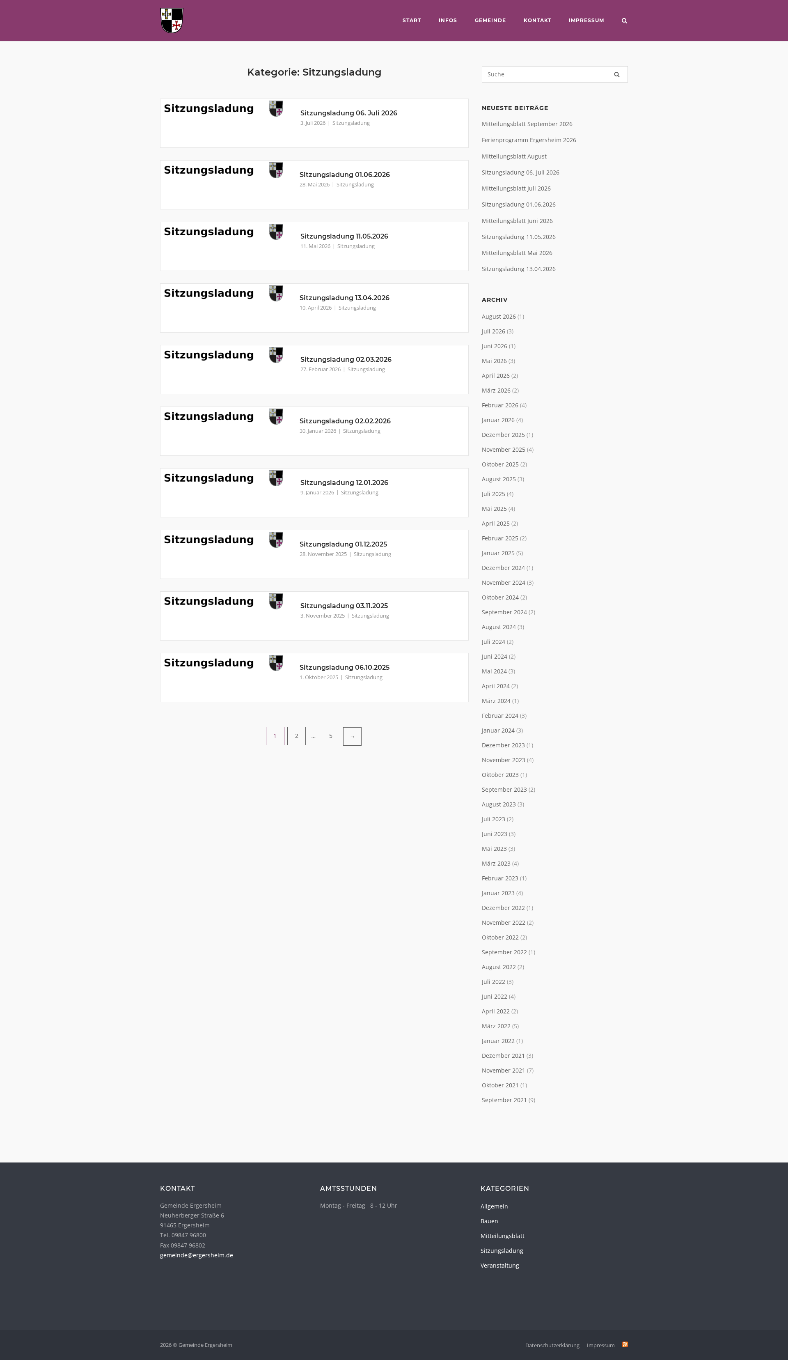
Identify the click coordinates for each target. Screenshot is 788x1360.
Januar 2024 (498, 730)
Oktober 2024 (500, 597)
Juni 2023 (494, 834)
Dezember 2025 (503, 435)
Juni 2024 (494, 656)
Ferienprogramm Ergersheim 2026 (529, 140)
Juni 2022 (494, 996)
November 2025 (503, 449)
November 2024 (503, 582)
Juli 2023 (493, 819)
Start (412, 20)
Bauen (489, 1221)
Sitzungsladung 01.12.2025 (343, 544)
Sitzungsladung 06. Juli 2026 (348, 113)
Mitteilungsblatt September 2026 (527, 124)
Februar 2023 (500, 878)
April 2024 (496, 686)
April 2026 (496, 375)
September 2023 (504, 789)
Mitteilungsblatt (503, 1236)
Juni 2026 (494, 346)
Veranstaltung (500, 1265)
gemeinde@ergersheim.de (196, 1255)
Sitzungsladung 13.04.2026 (344, 298)
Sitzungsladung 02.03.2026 (346, 359)
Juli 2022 (493, 982)
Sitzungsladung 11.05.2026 (344, 236)
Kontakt (537, 20)
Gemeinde (490, 20)
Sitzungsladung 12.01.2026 (344, 483)
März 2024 (496, 701)
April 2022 (496, 1011)
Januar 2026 (498, 420)
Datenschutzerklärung (552, 1345)
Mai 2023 (494, 848)
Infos (448, 20)
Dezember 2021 (503, 1055)
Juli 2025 (493, 494)
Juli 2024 (493, 642)
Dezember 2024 (503, 568)
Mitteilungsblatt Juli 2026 (516, 188)
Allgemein (494, 1206)
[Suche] (617, 74)
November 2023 (503, 760)
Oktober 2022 (500, 937)
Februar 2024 (500, 715)
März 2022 (496, 1026)
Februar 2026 (500, 405)
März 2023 (496, 863)
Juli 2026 (493, 331)
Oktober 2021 (500, 1085)
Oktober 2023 (500, 775)
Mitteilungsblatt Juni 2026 (517, 221)
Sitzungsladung (351, 122)
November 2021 (503, 1070)
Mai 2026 (494, 361)
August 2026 (499, 316)
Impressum (586, 20)
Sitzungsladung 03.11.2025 (344, 606)
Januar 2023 (498, 893)
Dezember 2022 (503, 908)
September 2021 (504, 1100)
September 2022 (504, 952)
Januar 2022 (498, 1041)
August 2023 (499, 804)
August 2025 (499, 479)
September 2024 (504, 612)
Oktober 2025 (500, 464)
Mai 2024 (494, 671)
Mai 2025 (494, 508)
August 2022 (499, 967)
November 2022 (503, 922)
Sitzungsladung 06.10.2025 (344, 667)
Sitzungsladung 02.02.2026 (345, 421)
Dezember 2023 (503, 745)
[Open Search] (624, 21)
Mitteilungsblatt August (514, 156)
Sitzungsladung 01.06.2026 (345, 175)
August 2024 (499, 627)
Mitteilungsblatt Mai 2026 (517, 253)
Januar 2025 (498, 553)
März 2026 (496, 390)
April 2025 (496, 523)
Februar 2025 (500, 538)
